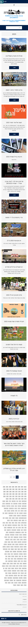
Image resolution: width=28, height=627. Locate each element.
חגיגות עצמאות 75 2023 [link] (14, 371)
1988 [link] (7, 491)
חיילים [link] (19, 527)
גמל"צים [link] (12, 510)
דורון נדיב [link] (21, 513)
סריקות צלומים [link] (20, 558)
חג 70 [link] (10, 522)
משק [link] (11, 551)
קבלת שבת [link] (24, 568)
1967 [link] (25, 491)
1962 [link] (13, 489)
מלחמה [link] (4, 546)
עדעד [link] (12, 558)
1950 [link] (10, 486)
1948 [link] (16, 486)
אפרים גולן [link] (15, 503)
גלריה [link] (16, 510)
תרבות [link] (9, 582)
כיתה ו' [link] (18, 539)
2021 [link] (25, 498)
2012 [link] (25, 496)
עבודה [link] (15, 558)
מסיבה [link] (25, 549)
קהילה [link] (20, 568)
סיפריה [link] (12, 556)
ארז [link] (11, 503)
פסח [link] (18, 563)
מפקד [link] (19, 549)
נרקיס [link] (6, 554)
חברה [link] (12, 520)
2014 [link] (19, 496)
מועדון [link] (6, 542)
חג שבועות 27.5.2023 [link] (14, 240)
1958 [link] (25, 489)
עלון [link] (22, 561)
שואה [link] (22, 575)
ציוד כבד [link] (24, 566)
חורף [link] (25, 527)
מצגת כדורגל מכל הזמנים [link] (14, 344)
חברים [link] (8, 520)
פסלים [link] (11, 563)
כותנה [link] (21, 539)
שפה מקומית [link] (18, 580)
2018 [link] (10, 496)
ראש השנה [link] (14, 570)
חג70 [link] (7, 522)
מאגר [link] (12, 542)
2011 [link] (4, 494)
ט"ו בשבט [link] (9, 530)
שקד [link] (14, 580)
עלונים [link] (19, 561)
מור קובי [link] (16, 544)
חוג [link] (3, 525)
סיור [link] (22, 556)
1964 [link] (7, 489)
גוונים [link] (25, 510)
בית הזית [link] (3, 506)
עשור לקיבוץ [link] (10, 561)
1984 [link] (13, 491)
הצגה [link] (10, 518)
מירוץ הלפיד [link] (16, 546)
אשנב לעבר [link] (24, 506)
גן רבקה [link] (8, 510)
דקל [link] (17, 513)
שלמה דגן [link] (20, 577)
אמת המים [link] (24, 503)
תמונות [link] (19, 582)
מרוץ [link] (9, 549)
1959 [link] (22, 489)
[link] (2, 2)
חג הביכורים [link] (14, 525)
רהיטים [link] (5, 570)
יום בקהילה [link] (12, 534)
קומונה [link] (12, 568)
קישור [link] (25, 570)
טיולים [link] (23, 532)
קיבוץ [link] (6, 568)
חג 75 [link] (4, 522)
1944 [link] (22, 486)
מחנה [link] (13, 544)
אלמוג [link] (7, 501)
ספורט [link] (9, 556)
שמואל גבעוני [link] (15, 577)
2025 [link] (13, 498)
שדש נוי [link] (25, 575)
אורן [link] (17, 501)
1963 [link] (10, 489)
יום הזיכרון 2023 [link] (14, 419)
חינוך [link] (14, 527)
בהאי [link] (16, 506)
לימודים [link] (15, 542)
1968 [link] (22, 491)
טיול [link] (25, 532)
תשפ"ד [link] (14, 585)
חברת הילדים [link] (23, 522)
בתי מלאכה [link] (11, 508)
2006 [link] (13, 494)
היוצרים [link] (14, 515)
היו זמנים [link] (19, 515)
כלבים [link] (14, 539)
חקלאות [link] (18, 530)
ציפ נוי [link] (10, 566)
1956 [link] (4, 486)
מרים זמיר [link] (24, 551)
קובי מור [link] (16, 568)
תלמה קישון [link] (24, 582)
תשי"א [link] (25, 585)
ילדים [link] (12, 537)
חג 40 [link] (13, 522)
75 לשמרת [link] (14, 395)
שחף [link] (19, 575)
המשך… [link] (14, 67)
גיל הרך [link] (22, 510)
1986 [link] (10, 491)
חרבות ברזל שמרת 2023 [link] (14, 157)
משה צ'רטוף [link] (19, 551)
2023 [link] (19, 498)
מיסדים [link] (25, 546)
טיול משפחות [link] (18, 532)
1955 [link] (7, 486)
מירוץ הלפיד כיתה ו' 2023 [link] (14, 90)
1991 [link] (25, 494)
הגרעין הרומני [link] (11, 513)
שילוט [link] (7, 575)
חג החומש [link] (9, 525)
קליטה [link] (18, 570)
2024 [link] (16, 498)
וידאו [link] (4, 518)
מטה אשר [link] (9, 544)
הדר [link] (3, 513)
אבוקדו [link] (7, 498)
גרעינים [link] (25, 513)
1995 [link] (16, 494)
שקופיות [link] (11, 580)
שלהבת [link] (24, 577)
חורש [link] (23, 527)
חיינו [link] (16, 527)
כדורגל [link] (5, 537)
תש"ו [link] (6, 582)
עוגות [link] (9, 558)
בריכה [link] (19, 508)
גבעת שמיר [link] (6, 508)
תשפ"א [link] (18, 585)
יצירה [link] (9, 537)
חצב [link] (22, 530)
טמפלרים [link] (24, 534)
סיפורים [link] (16, 556)
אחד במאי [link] (14, 501)
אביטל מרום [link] (24, 501)
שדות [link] (6, 573)
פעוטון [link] (8, 563)
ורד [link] (25, 520)
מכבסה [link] (12, 546)
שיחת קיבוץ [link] (11, 575)
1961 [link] (16, 489)
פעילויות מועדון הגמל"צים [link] (14, 56)
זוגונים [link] (20, 520)
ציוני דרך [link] (20, 566)
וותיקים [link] (6, 518)
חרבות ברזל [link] (14, 530)
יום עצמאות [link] (16, 537)
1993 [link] (19, 494)
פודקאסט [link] (24, 563)
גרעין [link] (5, 510)
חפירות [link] (25, 530)
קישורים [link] (21, 570)
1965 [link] (4, 489)
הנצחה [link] (16, 518)
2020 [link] (4, 496)
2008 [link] (10, 494)
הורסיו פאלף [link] (24, 515)
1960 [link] (19, 489)
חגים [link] (6, 525)
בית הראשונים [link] (23, 508)
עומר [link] (6, 558)
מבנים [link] (9, 542)
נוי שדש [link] (25, 554)
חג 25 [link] (16, 522)
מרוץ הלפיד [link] (5, 549)
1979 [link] (16, 491)
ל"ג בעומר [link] (7, 539)
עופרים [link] (25, 561)
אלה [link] (10, 501)
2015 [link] (16, 496)
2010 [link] (7, 494)
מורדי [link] (25, 544)
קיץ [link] (3, 568)
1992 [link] (22, 494)
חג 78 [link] (19, 525)
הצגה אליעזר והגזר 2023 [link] (14, 122)
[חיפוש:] (14, 27)
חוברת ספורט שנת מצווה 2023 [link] (14, 321)
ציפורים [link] (13, 566)
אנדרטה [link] (19, 503)
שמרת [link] (5, 577)
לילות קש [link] (19, 542)
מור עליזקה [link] (21, 544)
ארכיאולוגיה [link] (8, 503)
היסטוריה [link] (11, 515)
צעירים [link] (7, 566)
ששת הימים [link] (6, 580)
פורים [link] (21, 563)
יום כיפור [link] (20, 537)
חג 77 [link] (22, 525)
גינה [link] (19, 510)
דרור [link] (15, 513)
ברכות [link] (15, 508)
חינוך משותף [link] (9, 527)
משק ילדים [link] (7, 551)
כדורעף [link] (25, 539)
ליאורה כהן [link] (24, 542)
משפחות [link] (14, 551)
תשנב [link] (22, 585)
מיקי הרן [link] (21, 546)
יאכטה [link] (20, 534)
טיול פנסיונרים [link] (12, 532)
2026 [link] (10, 498)
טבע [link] (5, 530)
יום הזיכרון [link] (7, 534)
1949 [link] (13, 486)
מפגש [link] (22, 549)
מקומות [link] (12, 549)
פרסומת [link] (4, 563)
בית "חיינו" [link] (8, 506)
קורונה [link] (9, 568)
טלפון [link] (7, 532)
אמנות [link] (4, 501)
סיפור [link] (20, 556)
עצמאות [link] (15, 561)
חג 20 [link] (19, 522)
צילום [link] (17, 566)
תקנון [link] (12, 582)
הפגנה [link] (13, 518)
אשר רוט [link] (19, 506)
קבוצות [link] (3, 566)
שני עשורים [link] (24, 580)
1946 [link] (19, 486)
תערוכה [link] (15, 582)
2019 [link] (7, 496)
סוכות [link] (25, 556)
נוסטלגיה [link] (21, 554)
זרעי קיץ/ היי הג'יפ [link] (23, 594)
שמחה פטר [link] (10, 577)
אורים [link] (20, 501)
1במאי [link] (25, 486)
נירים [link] (12, 554)
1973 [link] (19, 491)
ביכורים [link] (12, 506)
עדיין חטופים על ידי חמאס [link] (14, 217)
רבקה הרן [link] (9, 570)
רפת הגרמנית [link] (14, 573)
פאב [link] (6, 561)
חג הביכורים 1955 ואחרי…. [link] (21, 604)
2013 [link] (22, 496)
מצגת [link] (16, 549)
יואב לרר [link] (16, 534)
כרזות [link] (11, 539)
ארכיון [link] (3, 503)
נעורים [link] (9, 554)
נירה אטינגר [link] (16, 554)
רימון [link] (25, 573)
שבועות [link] (9, 573)
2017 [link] (13, 496)
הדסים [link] (6, 513)
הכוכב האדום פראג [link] (22, 518)
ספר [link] (6, 556)
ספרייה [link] (25, 558)
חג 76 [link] (25, 525)
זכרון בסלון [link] (16, 520)
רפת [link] (19, 573)
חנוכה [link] (5, 527)
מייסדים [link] (5, 544)
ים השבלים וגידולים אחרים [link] (14, 267)
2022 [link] (22, 498)
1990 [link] (4, 491)
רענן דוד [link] (22, 573)
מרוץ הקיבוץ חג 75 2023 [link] (14, 295)
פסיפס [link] (15, 563)
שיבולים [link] (15, 575)
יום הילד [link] (24, 537)
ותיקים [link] (23, 520)
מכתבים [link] (8, 546)
